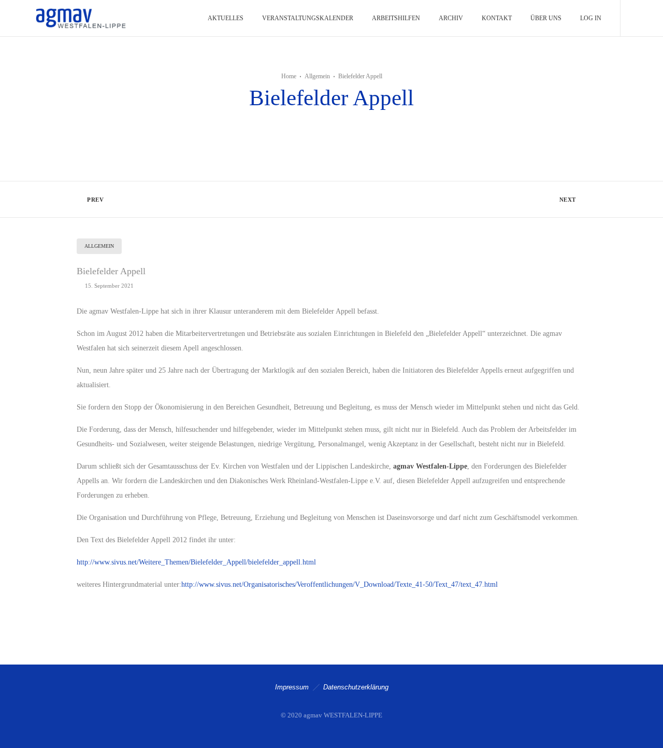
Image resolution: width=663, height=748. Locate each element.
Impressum (292, 687)
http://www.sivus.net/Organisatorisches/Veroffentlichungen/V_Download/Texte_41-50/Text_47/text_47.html (339, 584)
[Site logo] (80, 18)
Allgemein (317, 76)
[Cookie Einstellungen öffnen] (22, 735)
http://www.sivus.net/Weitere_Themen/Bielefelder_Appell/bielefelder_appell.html (196, 562)
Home (288, 76)
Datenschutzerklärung (355, 687)
